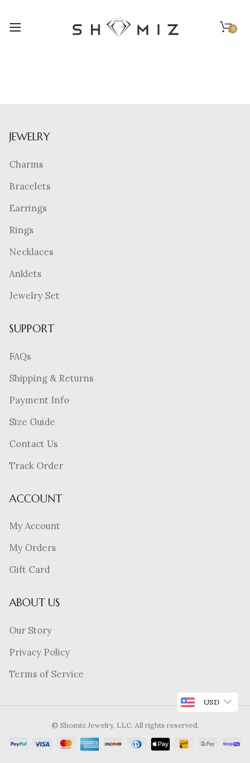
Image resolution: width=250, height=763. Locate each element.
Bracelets (29, 186)
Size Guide (32, 422)
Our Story (30, 630)
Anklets (25, 273)
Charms (26, 164)
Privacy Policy (39, 652)
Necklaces (31, 252)
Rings (21, 230)
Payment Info (39, 400)
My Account (34, 526)
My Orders (32, 547)
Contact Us (33, 444)
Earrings (28, 208)
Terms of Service (46, 674)
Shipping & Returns (51, 378)
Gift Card (29, 569)
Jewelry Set (34, 295)
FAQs (20, 356)
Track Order (36, 465)
